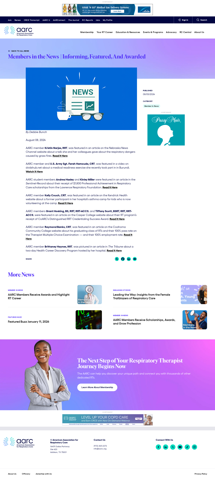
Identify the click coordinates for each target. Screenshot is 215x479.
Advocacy (171, 32)
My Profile (107, 20)
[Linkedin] (129, 259)
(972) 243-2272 (100, 446)
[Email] (135, 259)
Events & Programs (153, 32)
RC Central (185, 32)
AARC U (46, 20)
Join (10, 20)
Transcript (32, 20)
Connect (59, 20)
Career (105, 32)
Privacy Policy (201, 474)
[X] (117, 259)
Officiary (26, 474)
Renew (18, 20)
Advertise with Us (44, 474)
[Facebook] (123, 259)
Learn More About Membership (97, 387)
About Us (199, 32)
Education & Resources (128, 32)
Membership (87, 32)
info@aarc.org (100, 449)
